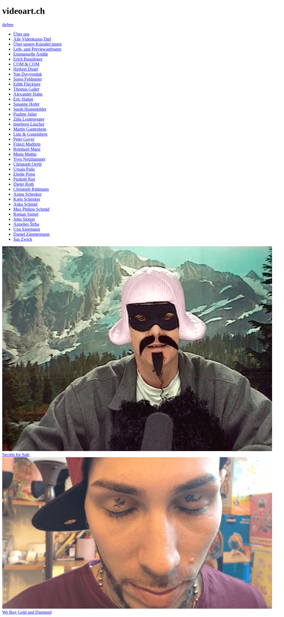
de (4, 24)
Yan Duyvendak (27, 74)
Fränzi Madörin (26, 144)
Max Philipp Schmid (31, 209)
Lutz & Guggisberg (30, 134)
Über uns (21, 34)
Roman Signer (26, 214)
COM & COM (26, 64)
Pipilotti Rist (24, 179)
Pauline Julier (25, 114)
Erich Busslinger (27, 59)
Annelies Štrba (26, 224)
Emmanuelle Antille (30, 54)
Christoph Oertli (27, 164)
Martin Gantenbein (29, 129)
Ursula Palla (24, 169)
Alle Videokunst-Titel (32, 39)
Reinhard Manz (26, 149)
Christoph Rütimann (31, 189)
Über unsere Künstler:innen (37, 44)
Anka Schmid (25, 204)
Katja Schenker (26, 199)
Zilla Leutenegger (28, 119)
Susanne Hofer (26, 104)
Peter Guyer (23, 139)
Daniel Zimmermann (31, 234)
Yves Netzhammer (29, 159)
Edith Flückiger (26, 84)
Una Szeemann (26, 229)
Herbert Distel (25, 69)
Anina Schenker (27, 194)
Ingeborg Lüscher (28, 124)
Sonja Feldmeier (27, 79)
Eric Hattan (23, 99)
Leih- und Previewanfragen (37, 49)
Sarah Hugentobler (29, 109)
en (11, 24)
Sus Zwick (22, 239)
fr (7, 24)
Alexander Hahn (27, 94)
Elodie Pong (24, 174)
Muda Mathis (25, 154)
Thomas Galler (26, 89)
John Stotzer (24, 219)
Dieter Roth (23, 184)
